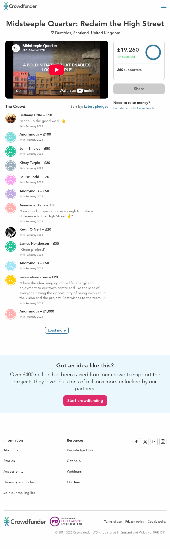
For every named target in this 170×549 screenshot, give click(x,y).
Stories (9, 461)
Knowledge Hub (80, 450)
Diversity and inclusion (22, 482)
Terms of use (113, 522)
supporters (129, 70)
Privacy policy (134, 522)
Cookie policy (157, 522)
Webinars (74, 471)
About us (11, 450)
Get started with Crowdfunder (134, 108)
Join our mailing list (19, 493)
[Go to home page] (20, 6)
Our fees (74, 482)
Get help (74, 461)
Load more (57, 330)
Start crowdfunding (85, 400)
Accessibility (13, 471)
